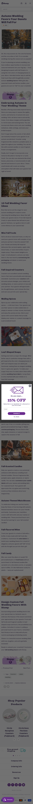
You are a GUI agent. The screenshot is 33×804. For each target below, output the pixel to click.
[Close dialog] (30, 386)
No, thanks (16, 417)
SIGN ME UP (16, 413)
